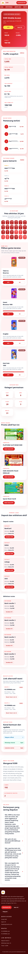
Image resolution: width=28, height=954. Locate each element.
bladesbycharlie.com (6, 924)
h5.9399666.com (5, 931)
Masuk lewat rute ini (11, 697)
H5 (19, 282)
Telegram (5, 911)
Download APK (22, 2)
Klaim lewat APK (8, 449)
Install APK (4, 919)
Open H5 (3, 922)
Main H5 (20, 27)
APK (8, 27)
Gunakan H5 (9, 612)
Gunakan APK (9, 537)
